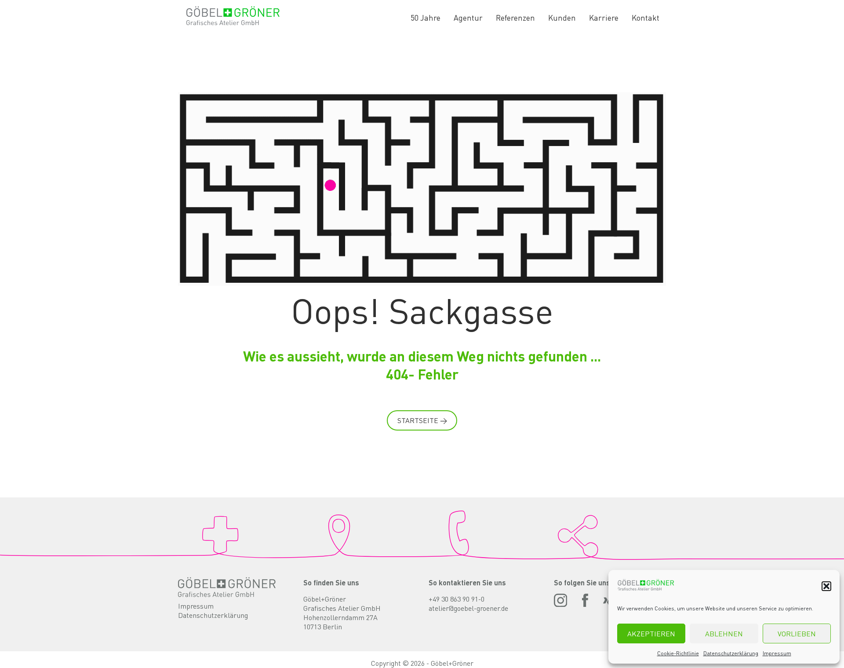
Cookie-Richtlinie (678, 653)
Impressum (777, 653)
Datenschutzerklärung (730, 653)
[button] (826, 586)
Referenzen (515, 17)
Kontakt (645, 17)
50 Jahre (425, 17)
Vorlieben (797, 633)
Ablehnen (724, 633)
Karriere (603, 17)
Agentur (468, 17)
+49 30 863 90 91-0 (456, 598)
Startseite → (422, 420)
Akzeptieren (651, 633)
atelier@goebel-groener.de (468, 608)
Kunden (562, 17)
